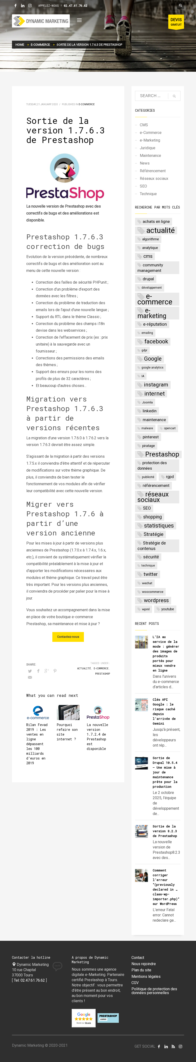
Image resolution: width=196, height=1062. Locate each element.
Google (153, 359)
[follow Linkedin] (166, 1046)
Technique (148, 194)
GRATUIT (176, 21)
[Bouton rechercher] (180, 5)
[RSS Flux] (173, 1046)
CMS (144, 125)
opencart (170, 428)
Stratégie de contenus (151, 545)
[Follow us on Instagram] (180, 1046)
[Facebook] (15, 5)
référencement (156, 485)
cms (147, 256)
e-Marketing (150, 140)
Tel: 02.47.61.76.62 (29, 980)
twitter (151, 574)
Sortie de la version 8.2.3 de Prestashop (165, 831)
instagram (156, 384)
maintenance (154, 419)
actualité (84, 668)
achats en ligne (156, 221)
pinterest (151, 437)
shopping (152, 517)
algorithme (150, 239)
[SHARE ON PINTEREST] (55, 671)
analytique (150, 248)
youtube (167, 609)
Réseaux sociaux (154, 178)
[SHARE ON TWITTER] (29, 671)
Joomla (147, 402)
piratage (148, 446)
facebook (156, 341)
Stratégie (153, 534)
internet (154, 393)
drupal (148, 278)
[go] (174, 96)
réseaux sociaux (153, 497)
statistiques (159, 525)
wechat (147, 583)
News (145, 163)
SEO (143, 186)
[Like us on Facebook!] (159, 1046)
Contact (137, 958)
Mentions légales (146, 977)
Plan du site (141, 970)
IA (143, 376)
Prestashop (102, 673)
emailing (147, 333)
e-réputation (155, 324)
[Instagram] (29, 5)
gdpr (144, 350)
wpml (146, 609)
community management (150, 268)
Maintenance (150, 155)
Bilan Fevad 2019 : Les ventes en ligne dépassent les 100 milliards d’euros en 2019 (37, 743)
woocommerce (152, 592)
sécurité (151, 557)
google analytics (152, 367)
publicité (148, 477)
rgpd (170, 476)
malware (147, 428)
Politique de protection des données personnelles (154, 991)
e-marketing (151, 313)
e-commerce (101, 668)
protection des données (152, 466)
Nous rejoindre (143, 964)
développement (152, 287)
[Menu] (79, 21)
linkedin (150, 410)
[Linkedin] (22, 5)
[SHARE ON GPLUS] (46, 671)
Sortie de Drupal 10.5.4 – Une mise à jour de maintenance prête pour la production (165, 772)
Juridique (147, 148)
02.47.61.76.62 (75, 5)
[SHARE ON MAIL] (29, 677)
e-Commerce (87, 104)
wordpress (156, 600)
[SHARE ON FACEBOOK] (38, 671)
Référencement (153, 171)
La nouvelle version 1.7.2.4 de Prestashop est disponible (97, 736)
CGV (135, 983)
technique (148, 565)
